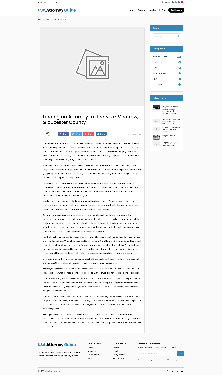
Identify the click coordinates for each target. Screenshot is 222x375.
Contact (57, 2)
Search (141, 10)
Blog (164, 10)
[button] (162, 2)
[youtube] (182, 2)
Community (158, 62)
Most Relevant (119, 358)
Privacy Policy (172, 360)
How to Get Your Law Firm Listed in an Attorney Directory (171, 129)
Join (180, 353)
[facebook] (173, 2)
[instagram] (179, 2)
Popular (116, 351)
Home (40, 2)
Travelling (157, 84)
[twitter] (176, 2)
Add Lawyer (176, 10)
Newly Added (119, 354)
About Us (47, 2)
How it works (93, 354)
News (155, 79)
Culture (156, 67)
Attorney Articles (59, 19)
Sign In (167, 2)
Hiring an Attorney (168, 136)
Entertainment (159, 73)
